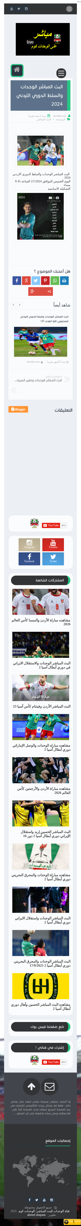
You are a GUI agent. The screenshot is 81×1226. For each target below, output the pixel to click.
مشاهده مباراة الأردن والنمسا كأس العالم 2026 (41, 622)
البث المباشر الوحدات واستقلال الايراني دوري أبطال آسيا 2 (42, 920)
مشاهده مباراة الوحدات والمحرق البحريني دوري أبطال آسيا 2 (40, 877)
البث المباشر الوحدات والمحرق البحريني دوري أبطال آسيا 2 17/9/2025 (42, 963)
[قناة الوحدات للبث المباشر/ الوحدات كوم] (43, 54)
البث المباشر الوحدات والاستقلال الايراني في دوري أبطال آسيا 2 (41, 665)
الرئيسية (60, 119)
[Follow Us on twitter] (37, 1200)
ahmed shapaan (36, 1214)
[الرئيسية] (17, 70)
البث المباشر (44, 119)
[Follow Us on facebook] (29, 1200)
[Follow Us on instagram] (51, 1200)
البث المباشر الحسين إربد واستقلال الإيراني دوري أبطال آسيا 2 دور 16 (45, 834)
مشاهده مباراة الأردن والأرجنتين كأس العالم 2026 (43, 791)
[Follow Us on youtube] (44, 1200)
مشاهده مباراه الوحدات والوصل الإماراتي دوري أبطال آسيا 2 (41, 747)
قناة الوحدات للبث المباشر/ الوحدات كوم (44, 1211)
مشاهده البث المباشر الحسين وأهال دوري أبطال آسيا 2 (40, 1006)
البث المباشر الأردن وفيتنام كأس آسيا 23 (41, 706)
